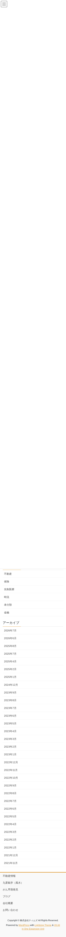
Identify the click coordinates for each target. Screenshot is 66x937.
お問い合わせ (10, 909)
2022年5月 (10, 816)
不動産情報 (9, 875)
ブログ (6, 896)
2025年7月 (10, 653)
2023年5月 (10, 723)
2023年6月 (10, 715)
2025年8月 (10, 645)
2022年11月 (11, 770)
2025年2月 (10, 669)
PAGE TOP (60, 905)
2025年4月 (10, 661)
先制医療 (9, 589)
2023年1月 (10, 754)
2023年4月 (10, 731)
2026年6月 (10, 638)
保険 (6, 581)
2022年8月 (10, 793)
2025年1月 (10, 676)
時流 (6, 597)
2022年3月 (10, 831)
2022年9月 (10, 785)
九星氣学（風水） (13, 882)
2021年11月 (11, 863)
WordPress (24, 925)
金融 (6, 612)
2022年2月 (10, 839)
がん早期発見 (10, 889)
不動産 (8, 573)
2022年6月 (10, 808)
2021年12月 (11, 855)
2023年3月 (10, 738)
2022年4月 (10, 824)
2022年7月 (10, 800)
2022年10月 (11, 777)
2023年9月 (10, 692)
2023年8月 (10, 700)
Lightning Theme (43, 925)
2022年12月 (11, 762)
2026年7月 (10, 630)
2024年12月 (11, 684)
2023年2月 (10, 746)
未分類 (8, 604)
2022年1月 (10, 847)
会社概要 (8, 903)
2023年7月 (10, 708)
